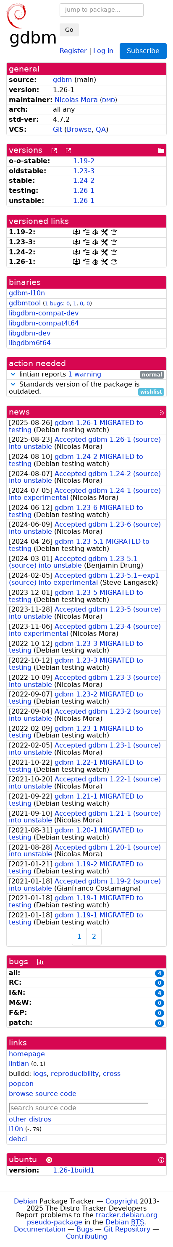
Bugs (84, 1229)
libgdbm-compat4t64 (44, 323)
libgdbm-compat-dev (44, 313)
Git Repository (127, 1229)
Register (73, 50)
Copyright (121, 1201)
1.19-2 (83, 161)
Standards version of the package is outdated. (85, 388)
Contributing (86, 1236)
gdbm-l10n (27, 293)
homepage (27, 1054)
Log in (103, 50)
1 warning (84, 374)
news (19, 412)
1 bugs (54, 303)
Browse (79, 129)
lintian (19, 1064)
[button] (13, 374)
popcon (21, 1084)
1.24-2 (83, 180)
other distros (30, 1119)
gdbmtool (25, 303)
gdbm (62, 80)
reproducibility (75, 1074)
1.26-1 (83, 191)
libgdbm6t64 (30, 343)
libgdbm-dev (29, 333)
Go (69, 29)
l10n (16, 1129)
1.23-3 (83, 171)
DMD (108, 100)
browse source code (42, 1094)
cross (112, 1074)
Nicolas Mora (76, 100)
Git (57, 129)
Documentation (40, 1229)
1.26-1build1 (73, 1170)
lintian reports (89, 374)
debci (18, 1139)
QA (101, 129)
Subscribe (143, 51)
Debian (25, 1201)
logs (40, 1074)
